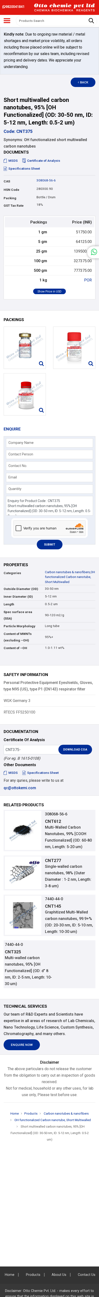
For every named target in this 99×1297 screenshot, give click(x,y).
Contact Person (20, 454)
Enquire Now (22, 1045)
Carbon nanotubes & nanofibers (67, 572)
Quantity (14, 489)
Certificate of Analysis (43, 160)
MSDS (13, 160)
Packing (10, 198)
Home (14, 1113)
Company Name (21, 443)
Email (12, 477)
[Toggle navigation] (7, 20)
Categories (12, 573)
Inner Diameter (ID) (18, 596)
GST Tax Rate (14, 205)
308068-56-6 (46, 180)
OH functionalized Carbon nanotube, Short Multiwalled (70, 576)
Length (9, 604)
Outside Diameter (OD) (21, 589)
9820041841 (15, 7)
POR (88, 280)
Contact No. (17, 466)
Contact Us (86, 1275)
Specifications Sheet (24, 168)
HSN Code (11, 190)
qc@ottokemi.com (20, 788)
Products (30, 1113)
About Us (59, 1275)
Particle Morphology (19, 626)
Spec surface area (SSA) (18, 615)
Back (84, 82)
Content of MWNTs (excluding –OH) (18, 637)
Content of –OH (15, 648)
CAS (7, 181)
